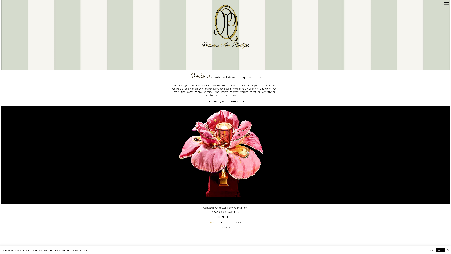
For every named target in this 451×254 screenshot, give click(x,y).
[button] (446, 4)
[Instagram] (219, 217)
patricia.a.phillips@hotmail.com (230, 207)
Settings (430, 250)
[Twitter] (223, 217)
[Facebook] (227, 217)
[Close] (448, 250)
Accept (440, 250)
